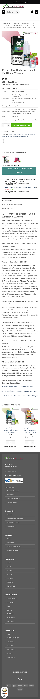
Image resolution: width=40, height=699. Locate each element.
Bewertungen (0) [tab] (8, 208)
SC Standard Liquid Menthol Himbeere (20, 26)
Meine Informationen (13, 498)
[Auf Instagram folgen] (19, 679)
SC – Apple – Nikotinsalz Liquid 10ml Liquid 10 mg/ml (10, 430)
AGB (8, 539)
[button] (36, 12)
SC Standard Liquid (21, 25)
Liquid (16, 23)
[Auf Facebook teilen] (3, 141)
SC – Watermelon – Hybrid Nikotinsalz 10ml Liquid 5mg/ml (29, 430)
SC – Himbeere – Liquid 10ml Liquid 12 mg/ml (17, 386)
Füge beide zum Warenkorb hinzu (19, 170)
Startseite (6, 23)
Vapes (12, 559)
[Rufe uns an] (21, 679)
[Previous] (1, 430)
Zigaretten (13, 594)
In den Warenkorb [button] (10, 446)
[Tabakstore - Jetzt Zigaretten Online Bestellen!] (13, 6)
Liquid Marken (27, 23)
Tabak (12, 630)
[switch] (4, 696)
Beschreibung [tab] (7, 200)
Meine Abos (10, 494)
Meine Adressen (12, 502)
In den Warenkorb (21, 125)
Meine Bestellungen (13, 491)
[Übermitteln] (17, 12)
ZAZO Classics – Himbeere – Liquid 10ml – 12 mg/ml (20, 396)
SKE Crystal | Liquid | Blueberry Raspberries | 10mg (19, 391)
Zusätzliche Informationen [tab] (12, 204)
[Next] (38, 430)
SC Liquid (24, 134)
